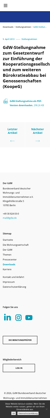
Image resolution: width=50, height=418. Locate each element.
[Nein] (46, 409)
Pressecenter (10, 259)
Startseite (8, 239)
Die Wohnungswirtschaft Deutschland (31, 5)
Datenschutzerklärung (14, 286)
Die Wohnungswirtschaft (16, 244)
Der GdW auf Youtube (29, 317)
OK (13, 413)
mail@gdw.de (10, 217)
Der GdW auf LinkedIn (7, 317)
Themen (7, 254)
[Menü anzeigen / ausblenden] (5, 5)
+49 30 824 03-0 (11, 213)
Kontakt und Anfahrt (13, 277)
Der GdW (7, 249)
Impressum (9, 281)
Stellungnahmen (23, 27)
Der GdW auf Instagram (18, 317)
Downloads (8, 27)
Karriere (7, 269)
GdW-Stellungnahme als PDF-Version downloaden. (27, 103)
